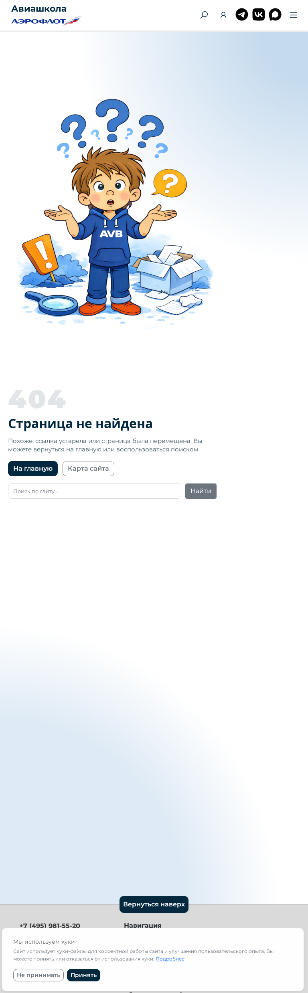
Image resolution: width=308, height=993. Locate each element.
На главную (33, 468)
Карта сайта (88, 468)
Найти (200, 491)
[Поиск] (204, 15)
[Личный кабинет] (223, 16)
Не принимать (38, 975)
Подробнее (170, 959)
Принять (84, 975)
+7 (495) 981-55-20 (49, 926)
